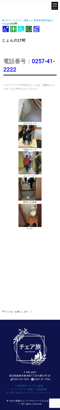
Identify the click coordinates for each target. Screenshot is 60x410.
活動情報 (41, 389)
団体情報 (21, 385)
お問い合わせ (15, 392)
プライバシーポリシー (39, 392)
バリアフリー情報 (23, 389)
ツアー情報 (36, 385)
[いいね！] (3, 311)
